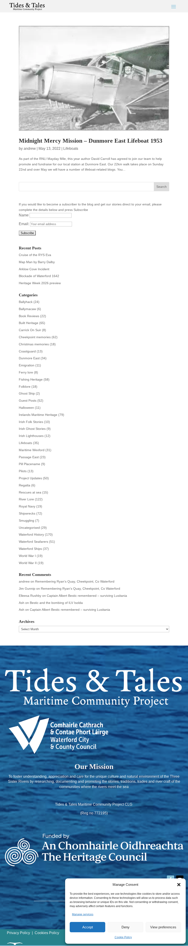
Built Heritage (28, 323)
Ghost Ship (27, 393)
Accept (87, 927)
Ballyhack (26, 302)
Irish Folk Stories (31, 422)
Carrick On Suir (30, 330)
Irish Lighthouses (31, 436)
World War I (27, 556)
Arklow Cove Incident (34, 269)
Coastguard (27, 351)
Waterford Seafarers (33, 541)
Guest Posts (27, 400)
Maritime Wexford (31, 450)
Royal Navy (27, 506)
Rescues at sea (30, 492)
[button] (179, 884)
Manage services (82, 914)
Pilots (23, 471)
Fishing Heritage (31, 379)
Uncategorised (29, 527)
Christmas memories (34, 344)
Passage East (29, 457)
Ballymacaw (27, 309)
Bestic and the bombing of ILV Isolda (56, 603)
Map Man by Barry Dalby (37, 262)
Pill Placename (29, 464)
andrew (30, 148)
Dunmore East (29, 358)
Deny (126, 927)
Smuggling (26, 520)
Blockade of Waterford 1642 (39, 276)
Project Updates (30, 478)
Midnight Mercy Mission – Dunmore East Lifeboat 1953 (90, 140)
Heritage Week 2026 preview (40, 283)
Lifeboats (70, 148)
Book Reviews (29, 316)
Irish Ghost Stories (32, 429)
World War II (28, 563)
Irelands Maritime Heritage (38, 415)
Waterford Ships (30, 549)
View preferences (163, 927)
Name (24, 215)
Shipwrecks (27, 513)
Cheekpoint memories (35, 337)
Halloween (26, 407)
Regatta (24, 485)
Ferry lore (26, 372)
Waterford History (31, 534)
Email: (24, 224)
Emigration (26, 365)
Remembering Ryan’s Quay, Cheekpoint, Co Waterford (74, 581)
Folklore (24, 386)
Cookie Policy (123, 937)
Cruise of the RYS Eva (35, 255)
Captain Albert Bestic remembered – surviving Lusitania (87, 595)
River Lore (26, 499)
